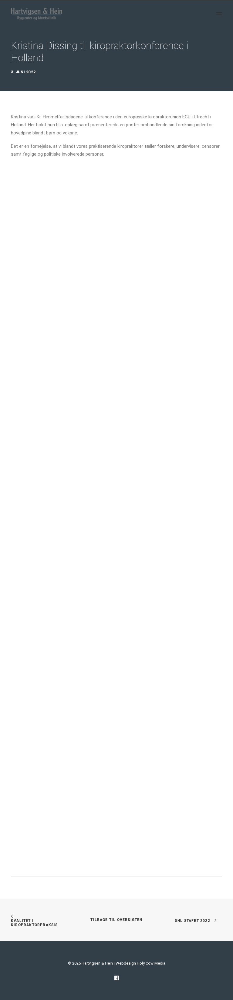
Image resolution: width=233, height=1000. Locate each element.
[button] (219, 14)
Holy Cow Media (151, 963)
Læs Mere (31, 408)
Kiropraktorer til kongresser (37, 802)
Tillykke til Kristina (29, 377)
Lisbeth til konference (32, 589)
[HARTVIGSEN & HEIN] (36, 14)
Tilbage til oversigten (116, 920)
